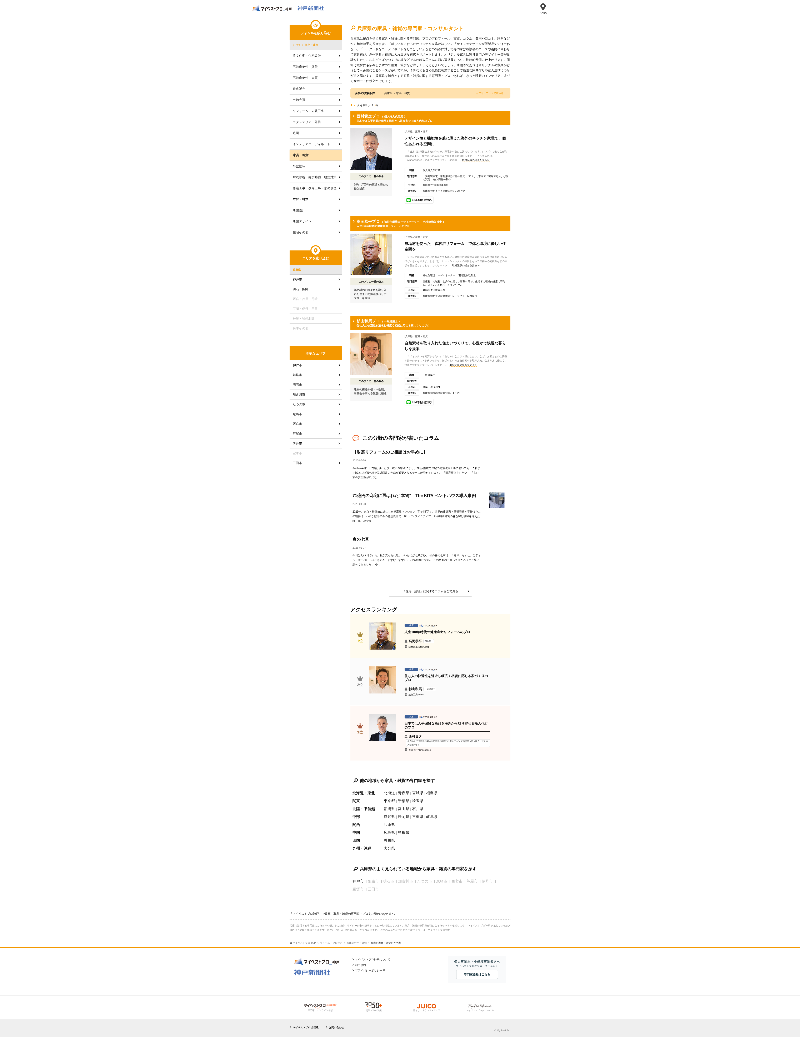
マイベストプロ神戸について (372, 959)
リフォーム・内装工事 (308, 111)
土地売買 (299, 100)
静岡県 (403, 817)
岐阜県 (432, 817)
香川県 (389, 840)
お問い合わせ (336, 1027)
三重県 (417, 817)
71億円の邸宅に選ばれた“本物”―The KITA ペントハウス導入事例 (414, 495)
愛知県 (389, 817)
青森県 (403, 793)
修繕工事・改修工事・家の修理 (314, 188)
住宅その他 (300, 232)
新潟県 (389, 809)
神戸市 (358, 881)
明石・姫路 (300, 289)
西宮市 (297, 424)
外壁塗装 (299, 166)
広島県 (389, 832)
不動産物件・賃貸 (305, 66)
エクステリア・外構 (307, 122)
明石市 (297, 384)
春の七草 (360, 539)
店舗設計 (299, 210)
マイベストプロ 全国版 (306, 1027)
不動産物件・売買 (305, 78)
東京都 (389, 801)
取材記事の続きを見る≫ (476, 160)
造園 (296, 133)
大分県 (389, 848)
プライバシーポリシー (368, 970)
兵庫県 (389, 825)
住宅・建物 (311, 44)
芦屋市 (297, 433)
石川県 (417, 809)
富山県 (403, 809)
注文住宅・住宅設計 (307, 55)
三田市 (297, 463)
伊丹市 (297, 443)
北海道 (389, 793)
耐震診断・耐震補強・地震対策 (314, 177)
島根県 (403, 832)
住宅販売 (299, 89)
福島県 (432, 793)
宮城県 (417, 793)
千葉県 (403, 801)
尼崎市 (297, 414)
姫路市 (297, 375)
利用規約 (360, 965)
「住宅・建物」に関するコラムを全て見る (430, 591)
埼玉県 (417, 801)
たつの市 (299, 404)
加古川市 (299, 394)
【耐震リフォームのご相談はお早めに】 (390, 452)
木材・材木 (300, 199)
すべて (297, 44)
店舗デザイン (302, 221)
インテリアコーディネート (311, 144)
